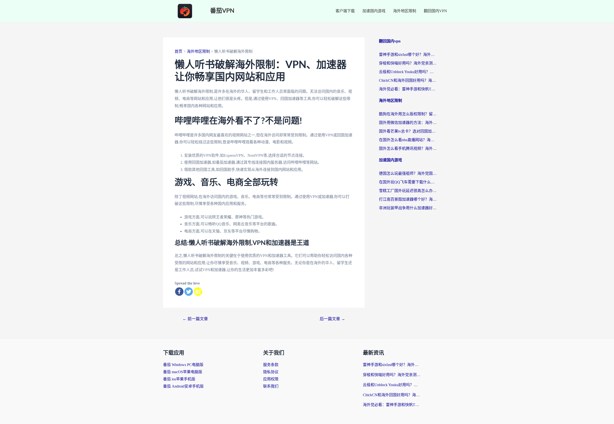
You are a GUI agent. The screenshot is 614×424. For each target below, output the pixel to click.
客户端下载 (345, 11)
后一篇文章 (332, 319)
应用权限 (270, 379)
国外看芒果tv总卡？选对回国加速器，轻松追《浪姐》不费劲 (408, 131)
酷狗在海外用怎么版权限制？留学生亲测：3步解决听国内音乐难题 (408, 114)
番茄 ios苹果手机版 (179, 379)
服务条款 (270, 365)
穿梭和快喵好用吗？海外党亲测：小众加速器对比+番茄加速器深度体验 (408, 63)
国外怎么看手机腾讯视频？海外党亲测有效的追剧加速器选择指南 (408, 148)
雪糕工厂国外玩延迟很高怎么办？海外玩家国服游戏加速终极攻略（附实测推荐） (408, 191)
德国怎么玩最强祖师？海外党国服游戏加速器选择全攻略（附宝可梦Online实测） (408, 173)
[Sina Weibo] (198, 291)
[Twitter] (188, 291)
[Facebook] (179, 291)
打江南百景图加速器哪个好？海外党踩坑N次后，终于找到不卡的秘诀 (408, 199)
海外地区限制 (404, 11)
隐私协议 (270, 372)
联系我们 (270, 386)
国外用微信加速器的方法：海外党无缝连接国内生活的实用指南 (408, 123)
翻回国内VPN (435, 11)
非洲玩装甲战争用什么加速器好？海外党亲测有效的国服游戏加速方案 (408, 208)
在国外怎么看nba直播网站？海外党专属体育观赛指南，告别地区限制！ (408, 140)
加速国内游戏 (373, 11)
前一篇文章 (195, 319)
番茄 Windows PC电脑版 (183, 365)
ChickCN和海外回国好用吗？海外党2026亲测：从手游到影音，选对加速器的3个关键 (408, 80)
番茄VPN (222, 11)
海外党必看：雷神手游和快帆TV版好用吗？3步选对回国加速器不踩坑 (408, 89)
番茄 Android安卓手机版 (183, 386)
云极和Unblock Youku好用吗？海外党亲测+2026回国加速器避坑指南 (408, 72)
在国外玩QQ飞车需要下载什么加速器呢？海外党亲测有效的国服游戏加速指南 (408, 182)
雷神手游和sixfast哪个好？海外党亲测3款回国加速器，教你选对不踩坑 (408, 54)
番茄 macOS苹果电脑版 (182, 372)
